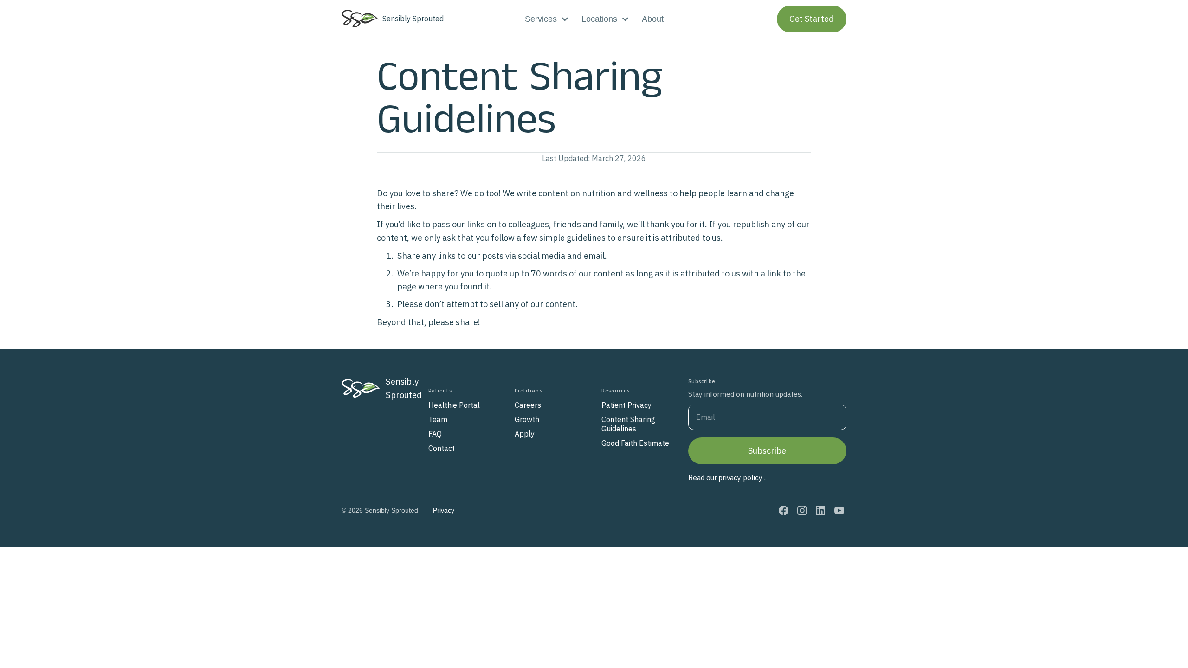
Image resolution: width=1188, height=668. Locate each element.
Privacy (443, 510)
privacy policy (740, 477)
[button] (546, 19)
